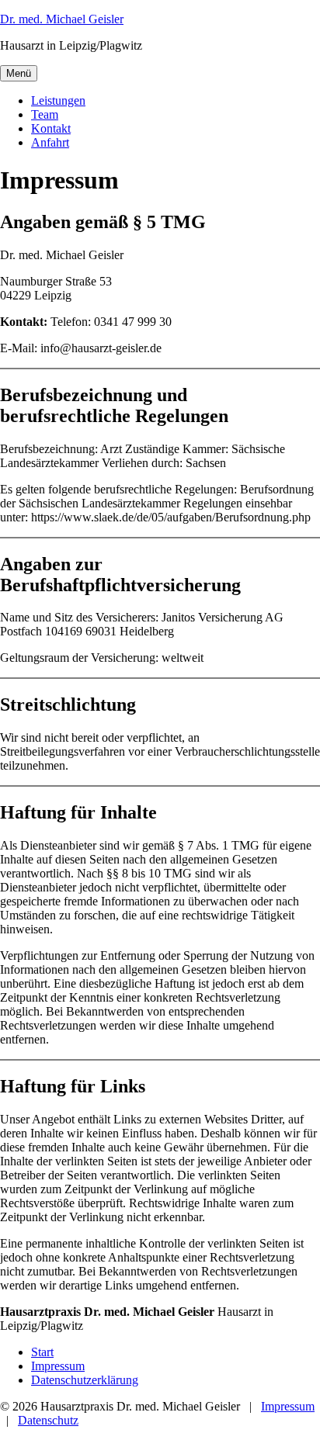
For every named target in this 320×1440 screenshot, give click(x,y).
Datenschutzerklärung (84, 1379)
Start (42, 1352)
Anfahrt (50, 142)
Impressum (58, 1365)
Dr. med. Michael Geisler (61, 19)
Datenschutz (48, 1420)
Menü (18, 73)
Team (44, 114)
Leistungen (58, 100)
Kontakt (51, 128)
